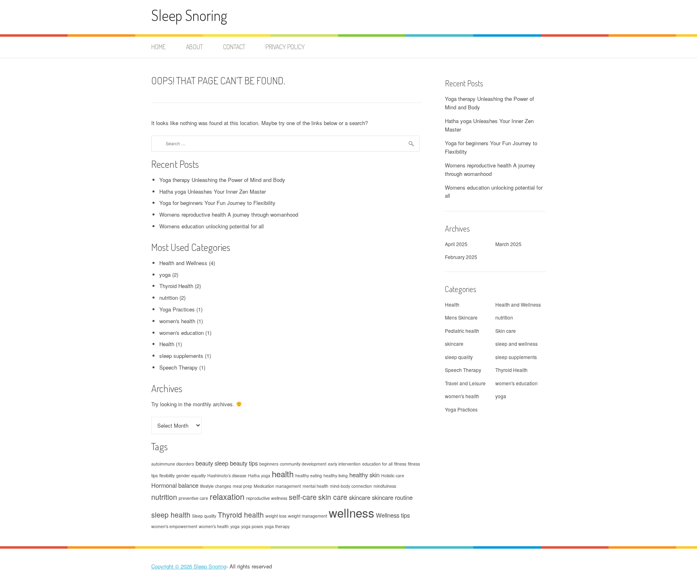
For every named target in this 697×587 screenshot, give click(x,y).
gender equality (191, 475)
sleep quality (459, 356)
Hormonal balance (174, 485)
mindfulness (385, 486)
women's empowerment (174, 526)
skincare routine (392, 497)
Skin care (505, 330)
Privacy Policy (285, 47)
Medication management (277, 486)
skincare (359, 497)
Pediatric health (462, 330)
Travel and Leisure (465, 383)
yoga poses (252, 526)
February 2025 (461, 256)
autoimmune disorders (172, 464)
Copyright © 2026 (172, 566)
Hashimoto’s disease (226, 475)
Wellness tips (393, 515)
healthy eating (308, 475)
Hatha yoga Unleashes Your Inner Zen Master (212, 191)
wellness (351, 512)
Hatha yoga (259, 475)
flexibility (167, 475)
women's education (181, 332)
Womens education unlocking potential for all (211, 226)
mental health (315, 486)
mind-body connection (351, 486)
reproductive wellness (266, 498)
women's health (177, 321)
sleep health (170, 515)
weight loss (275, 516)
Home (158, 47)
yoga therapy (277, 526)
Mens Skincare (461, 317)
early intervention (344, 464)
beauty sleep (212, 463)
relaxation (227, 496)
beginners (268, 464)
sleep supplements (181, 355)
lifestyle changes (215, 486)
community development (303, 464)
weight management (307, 516)
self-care (303, 497)
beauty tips (244, 463)
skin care (332, 497)
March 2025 (508, 243)
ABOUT (194, 47)
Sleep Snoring (189, 15)
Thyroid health (241, 515)
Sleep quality (204, 516)
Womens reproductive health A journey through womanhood (228, 214)
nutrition (168, 297)
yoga (165, 274)
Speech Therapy (178, 367)
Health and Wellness (183, 263)
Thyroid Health (176, 286)
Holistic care (392, 475)
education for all (377, 464)
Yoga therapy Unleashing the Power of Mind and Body (222, 180)
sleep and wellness (516, 343)
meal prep (242, 486)
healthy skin (364, 474)
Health (166, 344)
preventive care (193, 498)
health (283, 474)
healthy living (335, 475)
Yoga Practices (177, 309)
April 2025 (456, 243)
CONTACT (234, 47)
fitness (400, 464)
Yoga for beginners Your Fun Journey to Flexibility (217, 203)
